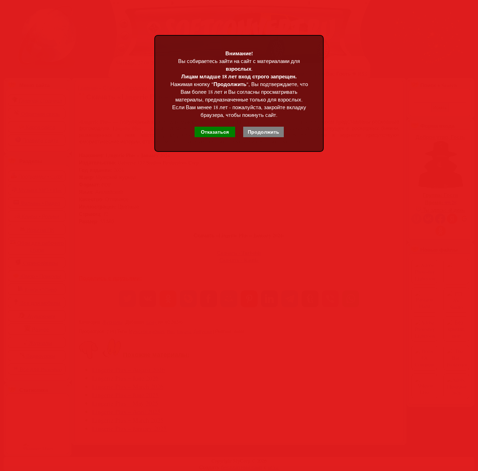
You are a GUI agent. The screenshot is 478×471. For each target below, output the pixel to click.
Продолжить (263, 132)
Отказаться (215, 132)
